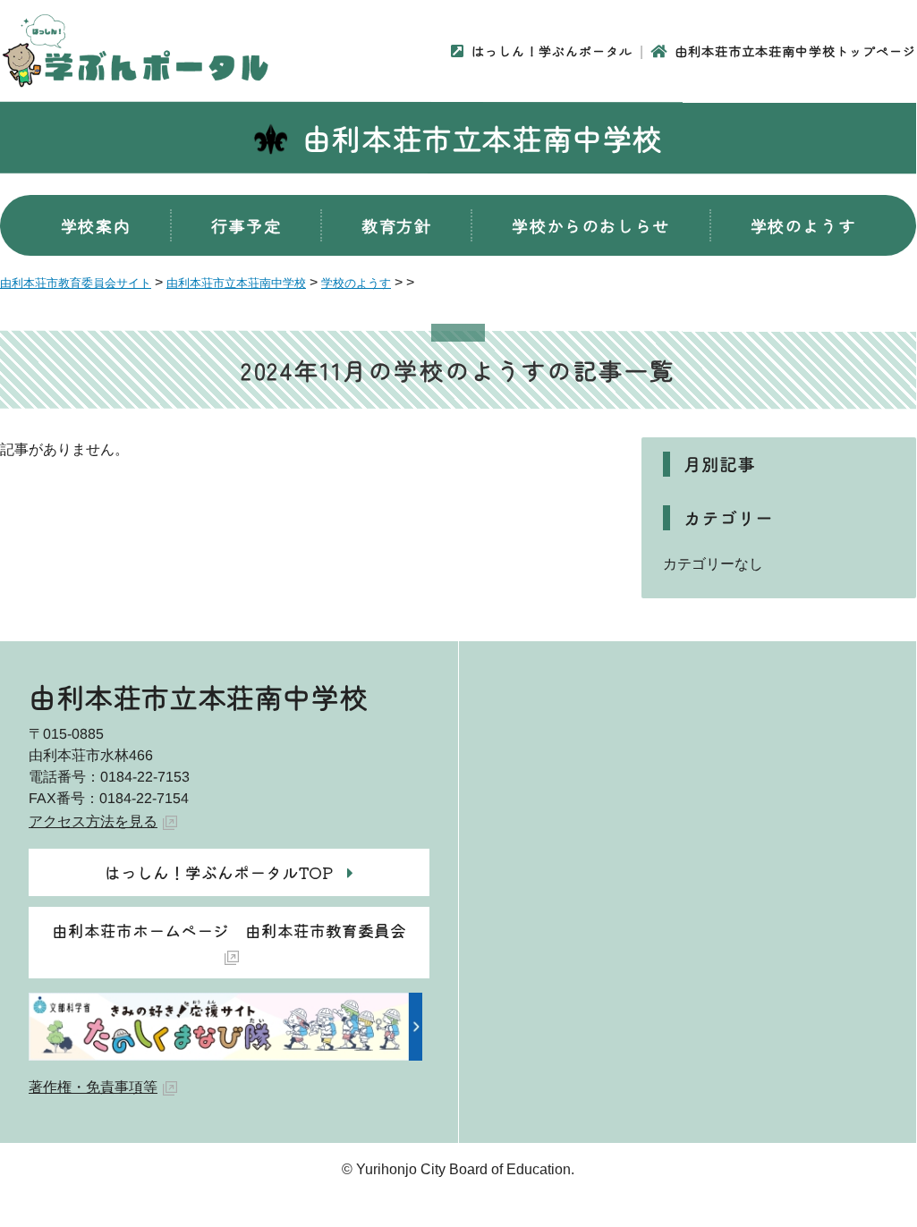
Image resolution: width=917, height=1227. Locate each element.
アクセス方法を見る (93, 821)
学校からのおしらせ (590, 225)
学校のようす (803, 225)
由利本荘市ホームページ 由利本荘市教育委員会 (229, 930)
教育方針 (396, 225)
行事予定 (246, 225)
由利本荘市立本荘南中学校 (482, 137)
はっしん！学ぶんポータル (552, 51)
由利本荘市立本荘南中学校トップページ (795, 51)
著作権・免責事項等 (93, 1087)
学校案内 (96, 225)
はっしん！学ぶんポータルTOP (219, 872)
